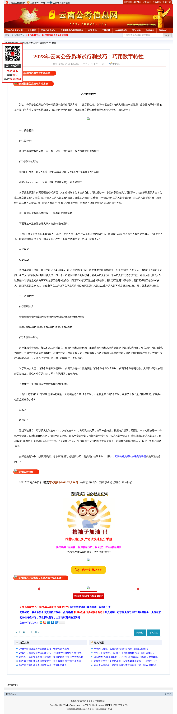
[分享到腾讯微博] (48, 622)
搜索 (167, 35)
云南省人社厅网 (37, 3)
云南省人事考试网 (61, 3)
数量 (54, 43)
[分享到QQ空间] (41, 622)
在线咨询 (150, 30)
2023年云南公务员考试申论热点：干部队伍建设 (43, 665)
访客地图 (128, 2)
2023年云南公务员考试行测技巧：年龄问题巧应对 (44, 648)
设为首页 (157, 2)
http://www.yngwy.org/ (76, 705)
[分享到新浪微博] (44, 622)
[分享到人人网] (52, 622)
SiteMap (137, 2)
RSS (8, 694)
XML (110, 709)
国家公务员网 (11, 35)
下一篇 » (35, 632)
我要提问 (116, 64)
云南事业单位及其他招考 (71, 30)
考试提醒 (153, 632)
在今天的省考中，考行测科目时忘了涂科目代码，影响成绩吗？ (125, 665)
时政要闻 (32, 30)
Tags (13, 694)
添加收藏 (166, 2)
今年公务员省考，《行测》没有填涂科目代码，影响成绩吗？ (124, 653)
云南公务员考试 (48, 30)
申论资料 (92, 30)
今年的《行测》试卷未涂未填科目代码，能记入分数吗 (121, 648)
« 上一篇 (20, 632)
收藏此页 (140, 632)
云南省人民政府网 (17, 3)
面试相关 (136, 30)
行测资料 (106, 30)
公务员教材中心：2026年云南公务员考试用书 (47, 35)
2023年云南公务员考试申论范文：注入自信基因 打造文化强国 (50, 661)
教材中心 (163, 30)
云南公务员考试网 (14, 30)
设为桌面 (147, 2)
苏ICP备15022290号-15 (116, 705)
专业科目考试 (121, 30)
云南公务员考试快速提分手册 (130, 456)
